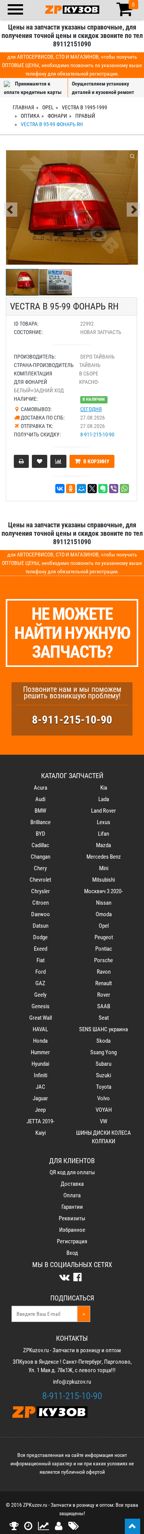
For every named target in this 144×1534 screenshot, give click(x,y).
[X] (92, 488)
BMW (40, 810)
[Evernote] (103, 488)
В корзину (95, 461)
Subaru (103, 1063)
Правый (85, 116)
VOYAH (104, 1109)
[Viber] (113, 488)
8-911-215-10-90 (97, 434)
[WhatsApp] (124, 488)
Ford (40, 971)
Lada (103, 799)
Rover (103, 994)
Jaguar (40, 1098)
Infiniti (40, 1075)
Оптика (30, 116)
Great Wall (40, 1017)
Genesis (40, 1006)
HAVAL (40, 1029)
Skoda (103, 1040)
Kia (103, 787)
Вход (72, 1252)
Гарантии (72, 1206)
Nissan (103, 902)
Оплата (72, 1195)
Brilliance (40, 822)
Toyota (103, 1086)
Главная (23, 107)
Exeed (40, 948)
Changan (40, 856)
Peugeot (103, 937)
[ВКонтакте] (60, 488)
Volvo (103, 1098)
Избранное (72, 1229)
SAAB (103, 1006)
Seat (104, 1017)
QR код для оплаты (72, 1172)
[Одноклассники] (70, 488)
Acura (40, 787)
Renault (103, 983)
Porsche (103, 960)
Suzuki (103, 1075)
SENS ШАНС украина (103, 1029)
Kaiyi (40, 1132)
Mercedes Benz (103, 856)
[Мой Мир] (81, 488)
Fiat (40, 960)
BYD (40, 833)
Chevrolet (40, 879)
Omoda (104, 914)
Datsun (40, 925)
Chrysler (40, 891)
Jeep (40, 1109)
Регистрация (72, 1241)
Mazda (103, 845)
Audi (40, 799)
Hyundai (40, 1063)
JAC (40, 1086)
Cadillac (40, 845)
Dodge (40, 937)
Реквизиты (72, 1218)
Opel (48, 107)
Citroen (40, 902)
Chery (40, 868)
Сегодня (91, 409)
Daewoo (40, 914)
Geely (40, 994)
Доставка (72, 1183)
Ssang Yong (103, 1052)
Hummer (40, 1052)
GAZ (40, 983)
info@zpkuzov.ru (72, 1381)
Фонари (57, 116)
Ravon (104, 971)
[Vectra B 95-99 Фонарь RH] (72, 207)
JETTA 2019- (40, 1121)
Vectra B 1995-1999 (84, 107)
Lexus (103, 822)
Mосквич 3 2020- (103, 891)
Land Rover (103, 810)
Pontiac (103, 948)
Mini (103, 868)
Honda (40, 1040)
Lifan (103, 833)
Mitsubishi (103, 879)
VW (103, 1121)
